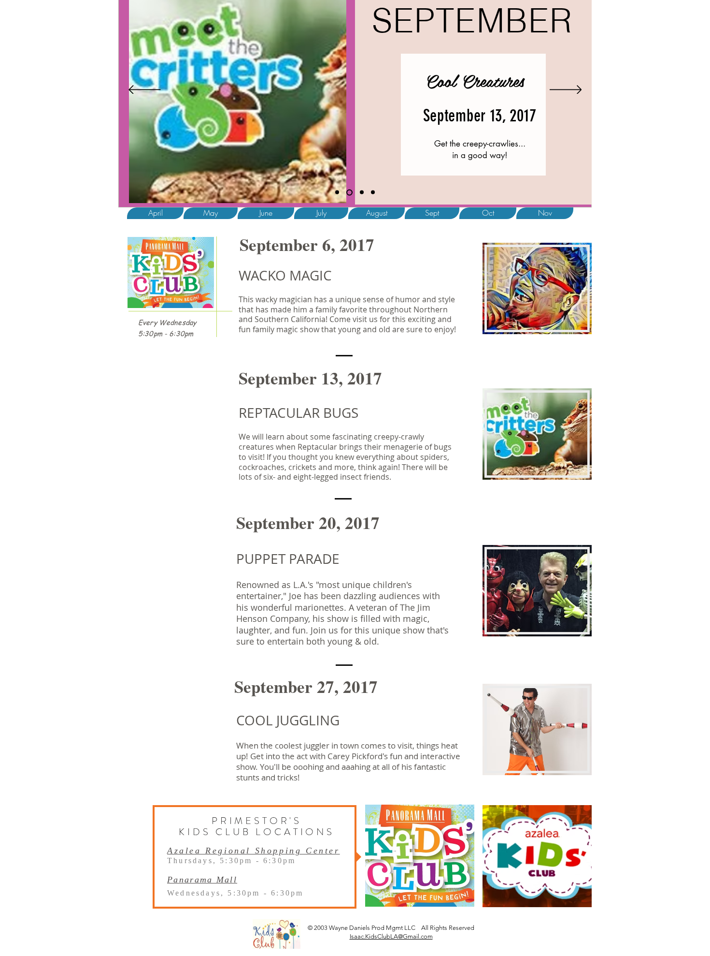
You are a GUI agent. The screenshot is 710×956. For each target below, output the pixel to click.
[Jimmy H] (373, 192)
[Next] (566, 90)
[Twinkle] (348, 192)
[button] (211, 213)
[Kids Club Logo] (337, 192)
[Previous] (144, 90)
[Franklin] (360, 192)
